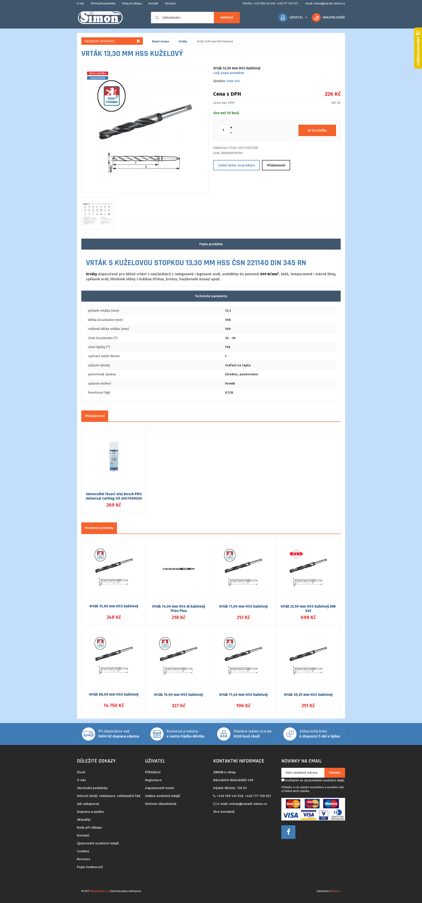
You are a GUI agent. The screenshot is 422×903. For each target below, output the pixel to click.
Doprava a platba (90, 812)
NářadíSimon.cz (99, 891)
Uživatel (296, 17)
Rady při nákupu (132, 3)
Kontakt (153, 3)
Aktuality (84, 820)
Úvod (81, 772)
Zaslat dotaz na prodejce (236, 165)
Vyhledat (226, 17)
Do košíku (319, 130)
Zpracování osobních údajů (98, 843)
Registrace (153, 780)
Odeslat (334, 773)
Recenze (170, 3)
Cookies (83, 851)
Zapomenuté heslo (159, 788)
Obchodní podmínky (103, 3)
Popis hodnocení (90, 867)
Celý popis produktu (228, 73)
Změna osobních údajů (162, 796)
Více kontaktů (224, 812)
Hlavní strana (160, 41)
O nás (80, 3)
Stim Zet (233, 81)
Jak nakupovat (88, 804)
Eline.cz (336, 891)
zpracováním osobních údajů (324, 780)
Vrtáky (183, 41)
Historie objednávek (160, 804)
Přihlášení (152, 772)
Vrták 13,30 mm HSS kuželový (215, 41)
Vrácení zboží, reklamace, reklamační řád (108, 796)
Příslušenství (276, 165)
